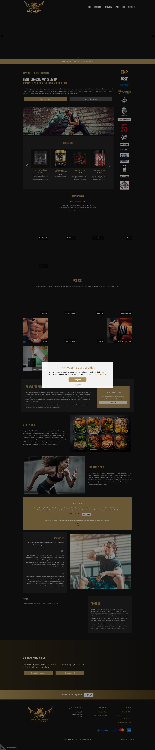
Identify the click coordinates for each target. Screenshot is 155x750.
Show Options (77, 385)
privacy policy (100, 374)
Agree (78, 380)
